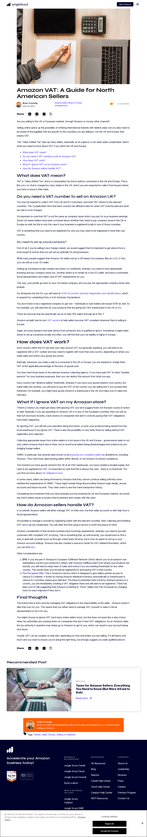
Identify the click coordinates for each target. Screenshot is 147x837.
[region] (73, 823)
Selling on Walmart (66, 734)
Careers (122, 786)
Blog (93, 769)
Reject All (109, 824)
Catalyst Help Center (101, 792)
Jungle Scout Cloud (74, 771)
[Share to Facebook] (37, 114)
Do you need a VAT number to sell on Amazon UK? (49, 156)
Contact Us (123, 798)
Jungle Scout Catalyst (71, 800)
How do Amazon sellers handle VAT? (42, 168)
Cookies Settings (109, 816)
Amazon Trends (75, 103)
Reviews (122, 775)
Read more (84, 698)
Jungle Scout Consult (75, 777)
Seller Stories (48, 734)
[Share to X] (44, 114)
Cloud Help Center (100, 786)
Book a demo (71, 783)
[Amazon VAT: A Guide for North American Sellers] (73, 46)
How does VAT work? (34, 160)
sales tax (25, 185)
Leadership (123, 769)
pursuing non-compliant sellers (85, 454)
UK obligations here (52, 473)
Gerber (37, 734)
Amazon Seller (61, 103)
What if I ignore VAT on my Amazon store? (45, 164)
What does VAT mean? (35, 152)
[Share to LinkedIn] (30, 114)
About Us (123, 763)
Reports (95, 775)
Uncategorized (61, 105)
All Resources (98, 763)
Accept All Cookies (109, 831)
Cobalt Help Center (101, 780)
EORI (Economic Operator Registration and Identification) (91, 293)
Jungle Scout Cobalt (74, 765)
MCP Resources (99, 798)
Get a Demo (125, 4)
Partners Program (127, 792)
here (32, 547)
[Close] (142, 823)
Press (121, 780)
